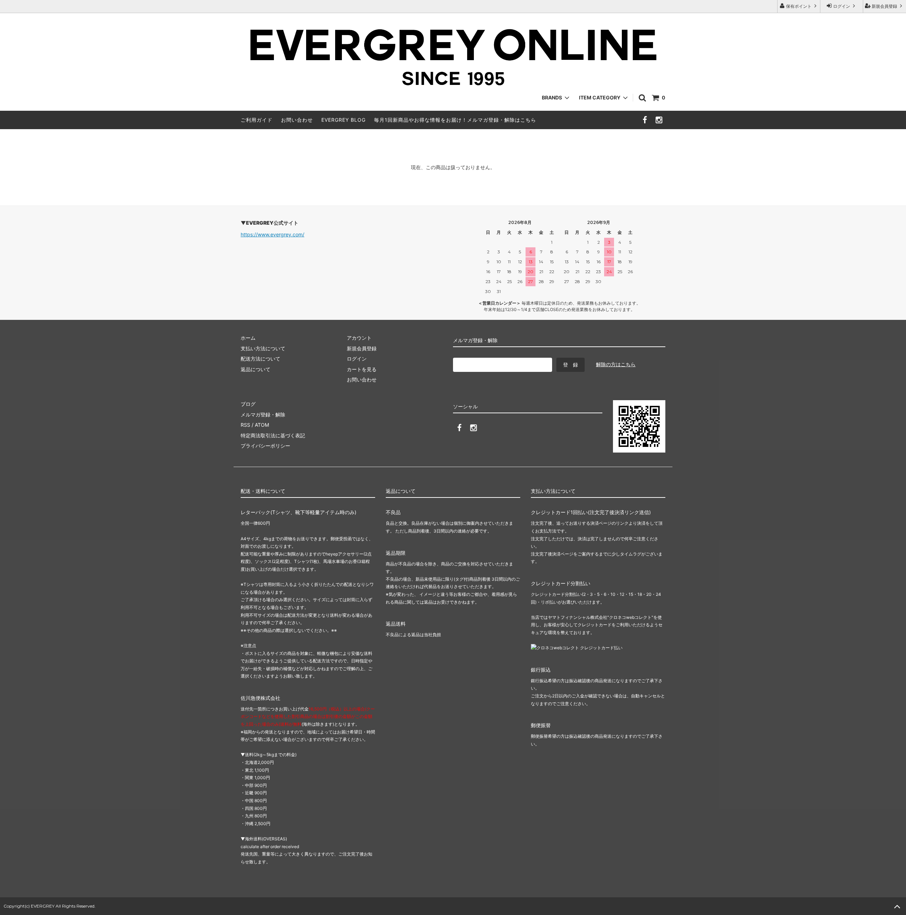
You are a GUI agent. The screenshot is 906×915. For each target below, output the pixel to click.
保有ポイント (799, 6)
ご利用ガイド (257, 120)
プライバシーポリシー (265, 446)
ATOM (262, 425)
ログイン (841, 6)
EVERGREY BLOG (343, 120)
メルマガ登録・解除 (263, 415)
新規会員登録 (884, 6)
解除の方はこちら (616, 364)
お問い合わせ (297, 120)
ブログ (248, 404)
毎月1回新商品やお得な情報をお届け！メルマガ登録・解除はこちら (455, 120)
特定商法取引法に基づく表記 (273, 435)
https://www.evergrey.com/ (272, 234)
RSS (245, 425)
